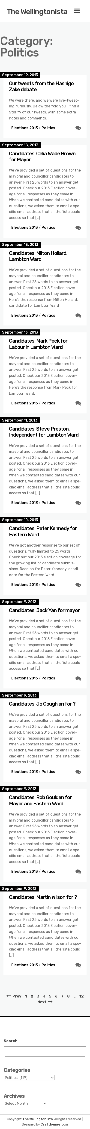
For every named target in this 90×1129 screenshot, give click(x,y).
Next (41, 1002)
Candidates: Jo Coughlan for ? (42, 704)
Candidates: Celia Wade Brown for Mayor (42, 156)
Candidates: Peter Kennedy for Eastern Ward (43, 531)
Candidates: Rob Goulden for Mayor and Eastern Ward (40, 800)
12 (81, 996)
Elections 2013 (24, 128)
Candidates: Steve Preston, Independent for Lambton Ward (43, 432)
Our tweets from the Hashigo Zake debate (41, 86)
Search (11, 1041)
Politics (48, 128)
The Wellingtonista (37, 11)
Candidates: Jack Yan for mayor (44, 610)
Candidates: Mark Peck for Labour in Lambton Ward (38, 344)
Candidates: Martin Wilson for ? (43, 897)
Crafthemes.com (54, 1124)
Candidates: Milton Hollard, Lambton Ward (38, 256)
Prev (16, 996)
